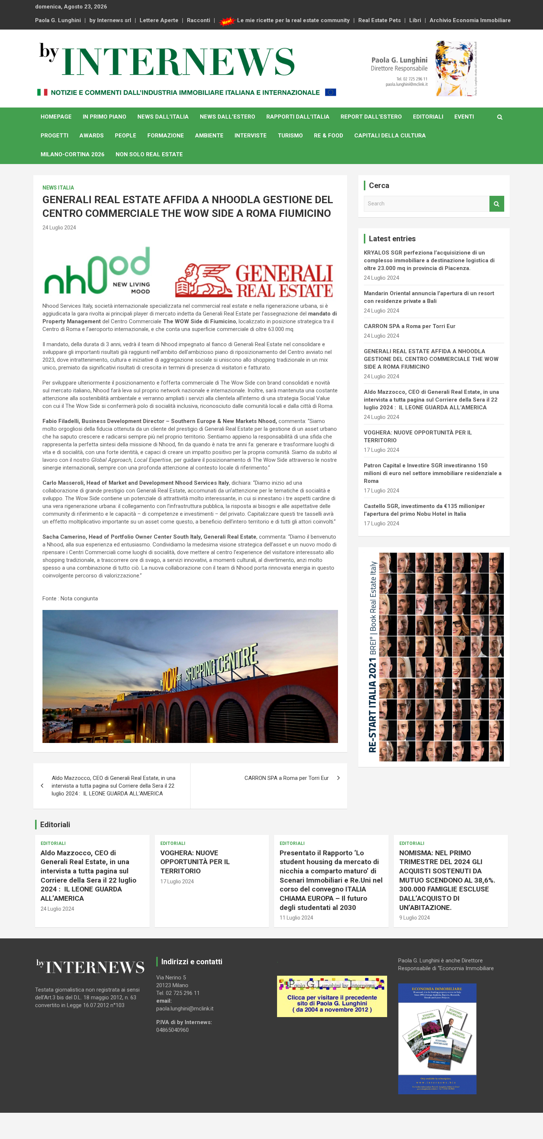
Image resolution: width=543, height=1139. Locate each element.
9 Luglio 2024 (414, 918)
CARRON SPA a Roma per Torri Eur (287, 778)
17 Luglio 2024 (177, 881)
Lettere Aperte (159, 20)
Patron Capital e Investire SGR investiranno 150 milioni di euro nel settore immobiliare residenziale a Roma (433, 473)
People (125, 135)
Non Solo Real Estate (149, 154)
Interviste (251, 135)
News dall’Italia (163, 116)
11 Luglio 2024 (296, 918)
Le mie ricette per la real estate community (293, 20)
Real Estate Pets (379, 20)
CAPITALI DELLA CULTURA (390, 135)
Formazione (165, 135)
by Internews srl (110, 20)
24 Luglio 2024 (59, 228)
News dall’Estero (227, 116)
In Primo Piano (104, 116)
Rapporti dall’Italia (297, 116)
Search (496, 204)
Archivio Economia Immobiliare (470, 20)
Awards (91, 135)
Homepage (56, 116)
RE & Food (328, 135)
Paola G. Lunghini (58, 20)
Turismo (290, 135)
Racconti (198, 20)
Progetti (54, 135)
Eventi (464, 116)
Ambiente (209, 135)
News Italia (58, 188)
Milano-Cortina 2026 (73, 154)
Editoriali (428, 116)
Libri (415, 20)
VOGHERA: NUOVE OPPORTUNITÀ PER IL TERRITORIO (195, 862)
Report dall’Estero (371, 116)
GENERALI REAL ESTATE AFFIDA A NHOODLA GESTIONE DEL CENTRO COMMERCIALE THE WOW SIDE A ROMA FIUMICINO (431, 359)
